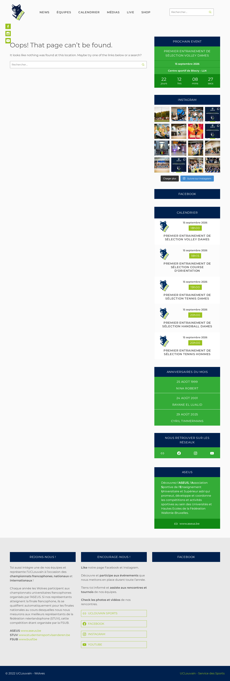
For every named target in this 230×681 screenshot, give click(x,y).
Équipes (64, 12)
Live (130, 12)
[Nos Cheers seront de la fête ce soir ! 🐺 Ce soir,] (161, 165)
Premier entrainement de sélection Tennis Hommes (187, 352)
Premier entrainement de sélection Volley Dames (187, 237)
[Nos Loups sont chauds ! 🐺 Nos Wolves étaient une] (195, 148)
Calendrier (89, 12)
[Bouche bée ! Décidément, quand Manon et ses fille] (161, 148)
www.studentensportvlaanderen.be (44, 635)
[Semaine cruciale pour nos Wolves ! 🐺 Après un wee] (212, 131)
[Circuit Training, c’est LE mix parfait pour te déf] (178, 114)
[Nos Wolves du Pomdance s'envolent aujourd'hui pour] (212, 165)
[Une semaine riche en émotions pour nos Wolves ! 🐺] (161, 131)
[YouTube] (8, 40)
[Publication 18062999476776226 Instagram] (178, 148)
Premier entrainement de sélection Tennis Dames (187, 296)
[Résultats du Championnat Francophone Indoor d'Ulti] (178, 131)
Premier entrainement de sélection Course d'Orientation (187, 267)
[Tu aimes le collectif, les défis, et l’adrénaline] (161, 114)
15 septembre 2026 (195, 222)
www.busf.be (28, 639)
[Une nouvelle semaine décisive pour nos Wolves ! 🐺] (212, 114)
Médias (113, 12)
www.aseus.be (31, 630)
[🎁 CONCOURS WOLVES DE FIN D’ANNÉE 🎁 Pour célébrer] (195, 114)
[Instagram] (8, 33)
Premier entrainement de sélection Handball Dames (187, 324)
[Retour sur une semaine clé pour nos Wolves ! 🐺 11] (195, 165)
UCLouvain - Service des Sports (202, 673)
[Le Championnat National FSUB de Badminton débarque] (212, 148)
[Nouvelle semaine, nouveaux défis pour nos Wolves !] (178, 165)
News (44, 12)
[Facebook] (8, 26)
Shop (146, 12)
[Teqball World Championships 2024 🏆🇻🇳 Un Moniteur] (195, 131)
